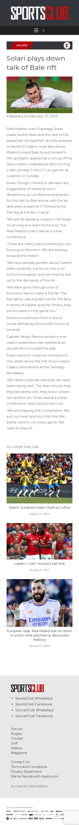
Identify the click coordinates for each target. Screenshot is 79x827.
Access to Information (29, 786)
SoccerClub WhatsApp (34, 710)
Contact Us (20, 762)
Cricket (17, 738)
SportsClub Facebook (33, 704)
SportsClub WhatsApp (34, 698)
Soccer (17, 729)
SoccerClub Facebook (34, 716)
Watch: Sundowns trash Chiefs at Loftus (39, 508)
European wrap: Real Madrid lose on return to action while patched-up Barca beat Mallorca (39, 635)
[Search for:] (42, 30)
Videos (16, 748)
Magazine (19, 753)
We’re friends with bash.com (34, 776)
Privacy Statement (26, 771)
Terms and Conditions (29, 767)
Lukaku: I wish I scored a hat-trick (39, 564)
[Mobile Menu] (36, 30)
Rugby (16, 734)
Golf (14, 743)
